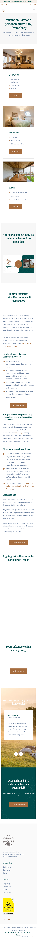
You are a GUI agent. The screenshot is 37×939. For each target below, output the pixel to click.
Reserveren (7, 893)
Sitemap (18, 935)
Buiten (5, 873)
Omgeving (6, 883)
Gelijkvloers (7, 867)
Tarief (5, 890)
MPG (33, 937)
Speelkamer (7, 870)
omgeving (18, 433)
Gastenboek (7, 887)
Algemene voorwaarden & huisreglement (18, 932)
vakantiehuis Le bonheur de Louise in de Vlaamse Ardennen (20, 486)
